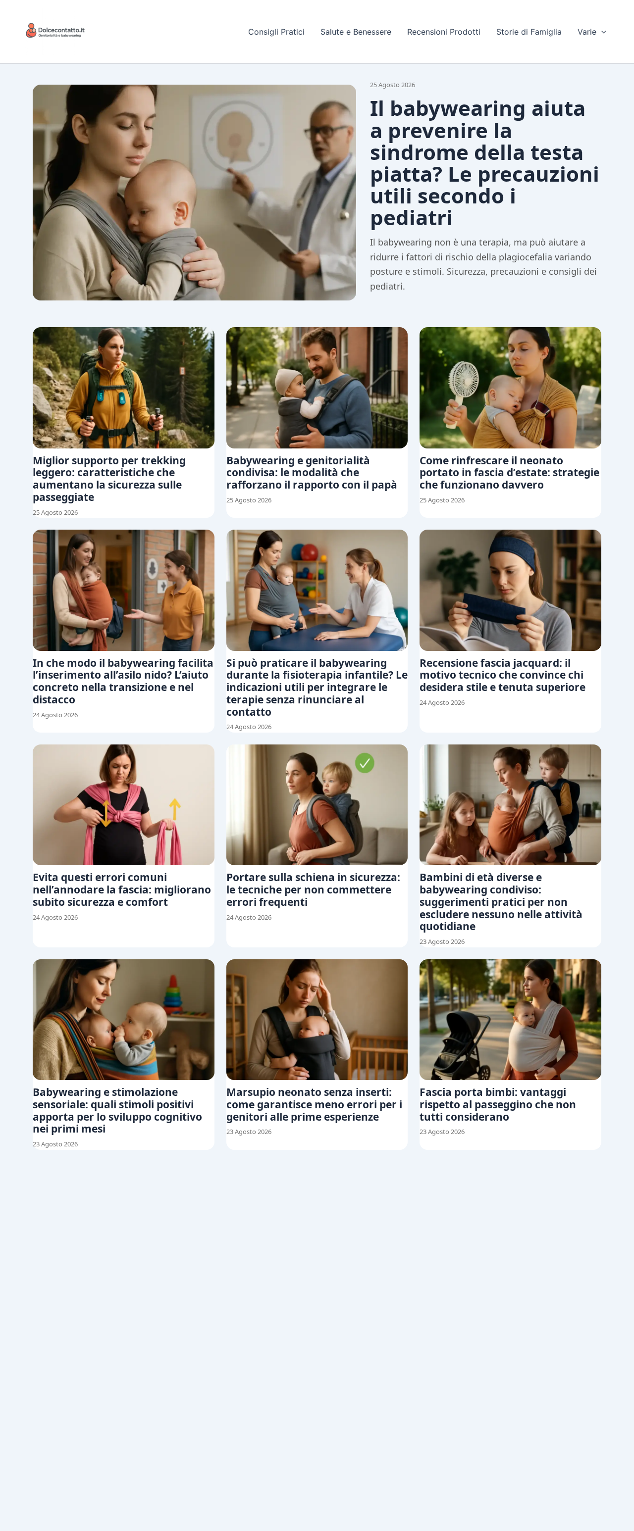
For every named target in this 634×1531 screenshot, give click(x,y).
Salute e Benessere (355, 32)
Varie (587, 32)
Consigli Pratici (276, 32)
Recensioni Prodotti (443, 32)
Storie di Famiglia (529, 32)
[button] (601, 31)
